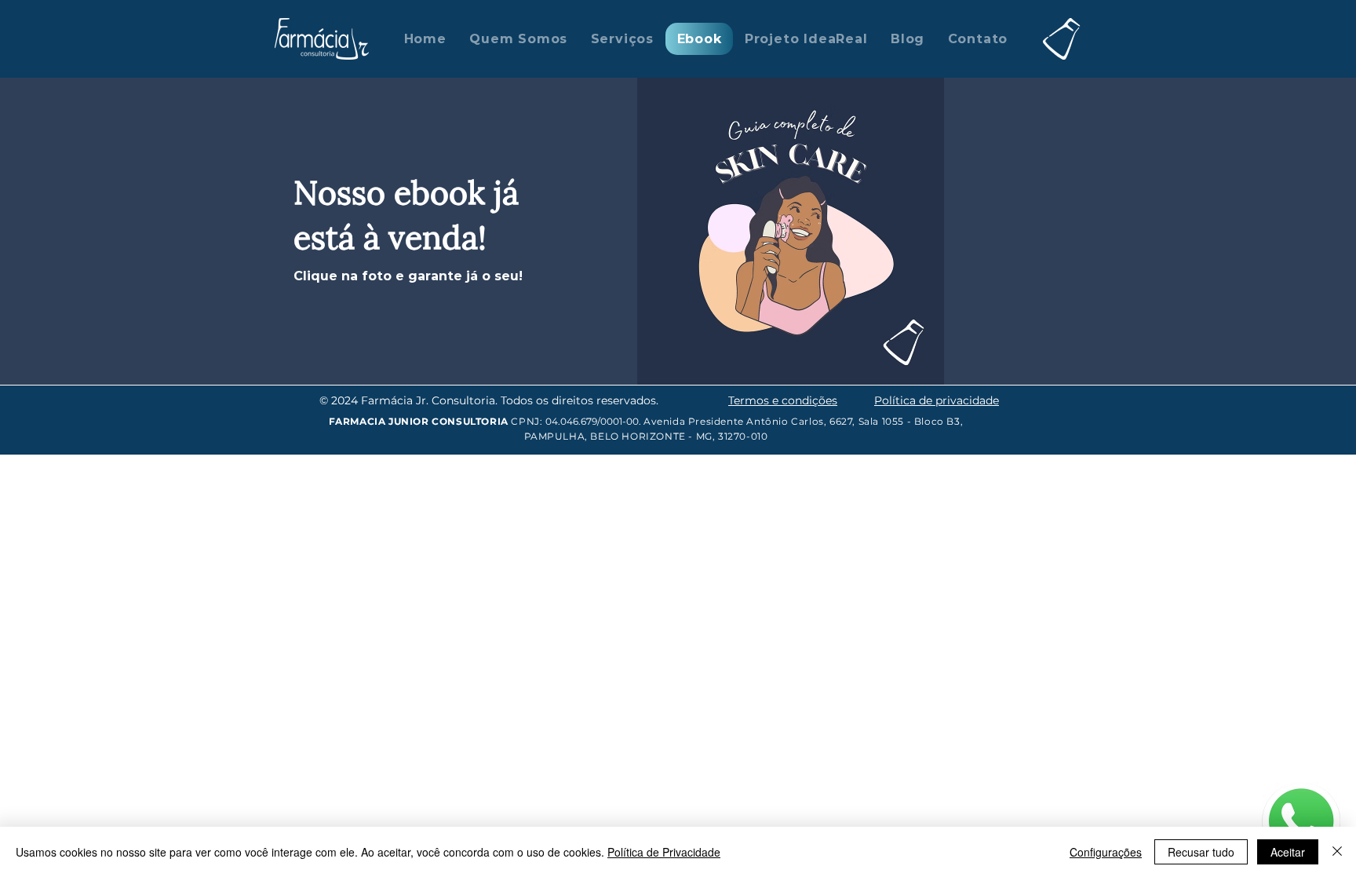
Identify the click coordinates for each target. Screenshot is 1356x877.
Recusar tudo (1201, 852)
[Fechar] (1337, 851)
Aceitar (1287, 852)
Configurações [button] (1106, 852)
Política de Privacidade (663, 852)
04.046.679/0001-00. (594, 421)
